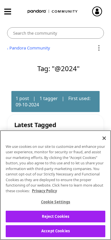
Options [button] (98, 48)
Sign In (99, 11)
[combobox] (55, 33)
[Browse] (10, 11)
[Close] (104, 138)
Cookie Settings (55, 201)
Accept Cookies (55, 230)
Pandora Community (52, 11)
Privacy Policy (44, 190)
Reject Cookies (55, 216)
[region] (55, 185)
